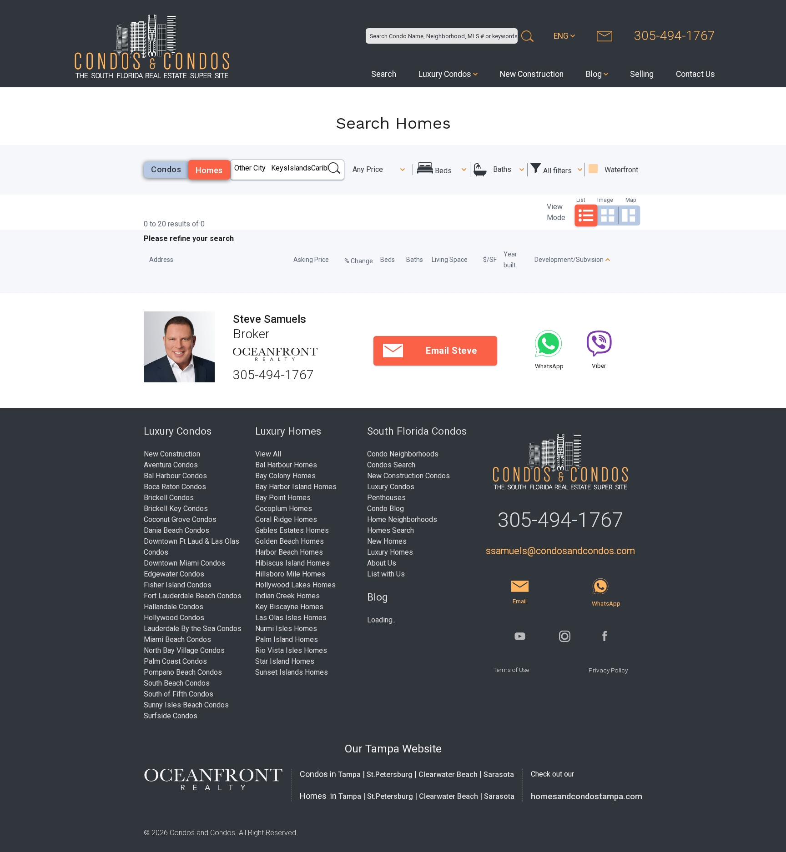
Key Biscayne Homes (289, 606)
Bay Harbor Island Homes (296, 486)
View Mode (556, 212)
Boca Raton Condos (175, 486)
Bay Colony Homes (285, 475)
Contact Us (695, 74)
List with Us (386, 574)
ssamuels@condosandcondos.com (560, 550)
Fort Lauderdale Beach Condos (193, 595)
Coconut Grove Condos (180, 519)
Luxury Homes (390, 552)
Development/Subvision (569, 259)
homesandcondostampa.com (586, 797)
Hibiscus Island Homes (292, 563)
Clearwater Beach (448, 774)
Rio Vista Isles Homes (291, 650)
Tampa (349, 774)
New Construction (532, 74)
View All (268, 454)
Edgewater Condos (174, 574)
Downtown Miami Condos (184, 563)
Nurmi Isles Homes (286, 628)
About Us (381, 563)
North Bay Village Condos (184, 650)
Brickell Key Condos (176, 508)
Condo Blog (385, 508)
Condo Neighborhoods (402, 454)
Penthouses (386, 497)
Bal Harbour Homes (286, 465)
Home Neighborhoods (402, 519)
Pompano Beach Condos (183, 672)
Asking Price (311, 259)
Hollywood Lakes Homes (295, 585)
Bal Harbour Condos (175, 475)
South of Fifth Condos (178, 694)
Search (383, 74)
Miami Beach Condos (177, 639)
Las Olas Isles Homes (291, 617)
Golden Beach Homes (289, 541)
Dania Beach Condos (176, 530)
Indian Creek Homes (287, 595)
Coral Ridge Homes (286, 519)
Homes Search (390, 530)
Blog (594, 74)
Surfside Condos (170, 716)
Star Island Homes (284, 661)
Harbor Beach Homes (289, 552)
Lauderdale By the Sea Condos (193, 628)
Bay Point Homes (283, 497)
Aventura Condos (171, 465)
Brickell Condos (169, 497)
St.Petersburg (390, 774)
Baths (502, 169)
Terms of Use (511, 669)
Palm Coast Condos (175, 661)
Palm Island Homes (286, 639)
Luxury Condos (444, 74)
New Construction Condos (408, 475)
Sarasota (499, 774)
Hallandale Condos (173, 606)
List (580, 200)
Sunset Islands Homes (291, 672)
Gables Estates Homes (292, 530)
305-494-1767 (674, 35)
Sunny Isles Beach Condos (186, 705)
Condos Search (391, 465)
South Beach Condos (177, 683)
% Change (358, 261)
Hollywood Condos (174, 617)
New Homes (387, 541)
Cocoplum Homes (283, 508)
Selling (642, 74)
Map (630, 200)
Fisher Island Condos (178, 585)
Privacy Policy (608, 670)
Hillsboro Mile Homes (290, 574)
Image (605, 200)
